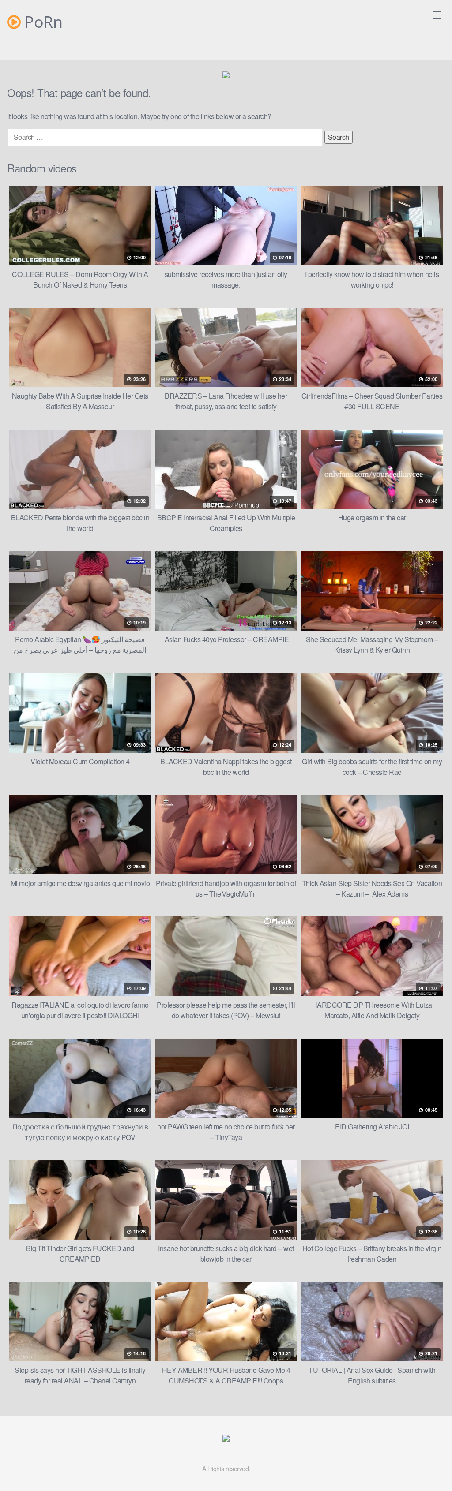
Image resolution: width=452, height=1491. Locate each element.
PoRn (41, 22)
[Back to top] (428, 1462)
